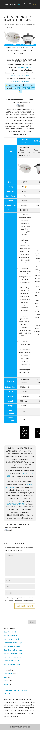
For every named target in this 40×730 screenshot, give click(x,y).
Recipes (6, 681)
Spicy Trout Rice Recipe (12, 646)
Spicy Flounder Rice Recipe (13, 661)
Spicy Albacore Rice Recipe (13, 643)
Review (6, 684)
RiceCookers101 (11, 25)
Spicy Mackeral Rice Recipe (13, 654)
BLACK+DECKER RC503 (20, 76)
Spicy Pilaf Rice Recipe (11, 632)
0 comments (9, 28)
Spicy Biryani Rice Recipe (12, 636)
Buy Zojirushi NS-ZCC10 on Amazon (24, 433)
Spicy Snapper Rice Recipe (13, 650)
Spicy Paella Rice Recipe (12, 639)
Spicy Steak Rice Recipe (12, 664)
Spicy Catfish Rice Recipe (12, 657)
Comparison (30, 25)
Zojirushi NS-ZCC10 (24, 67)
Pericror (28, 727)
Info (5, 677)
